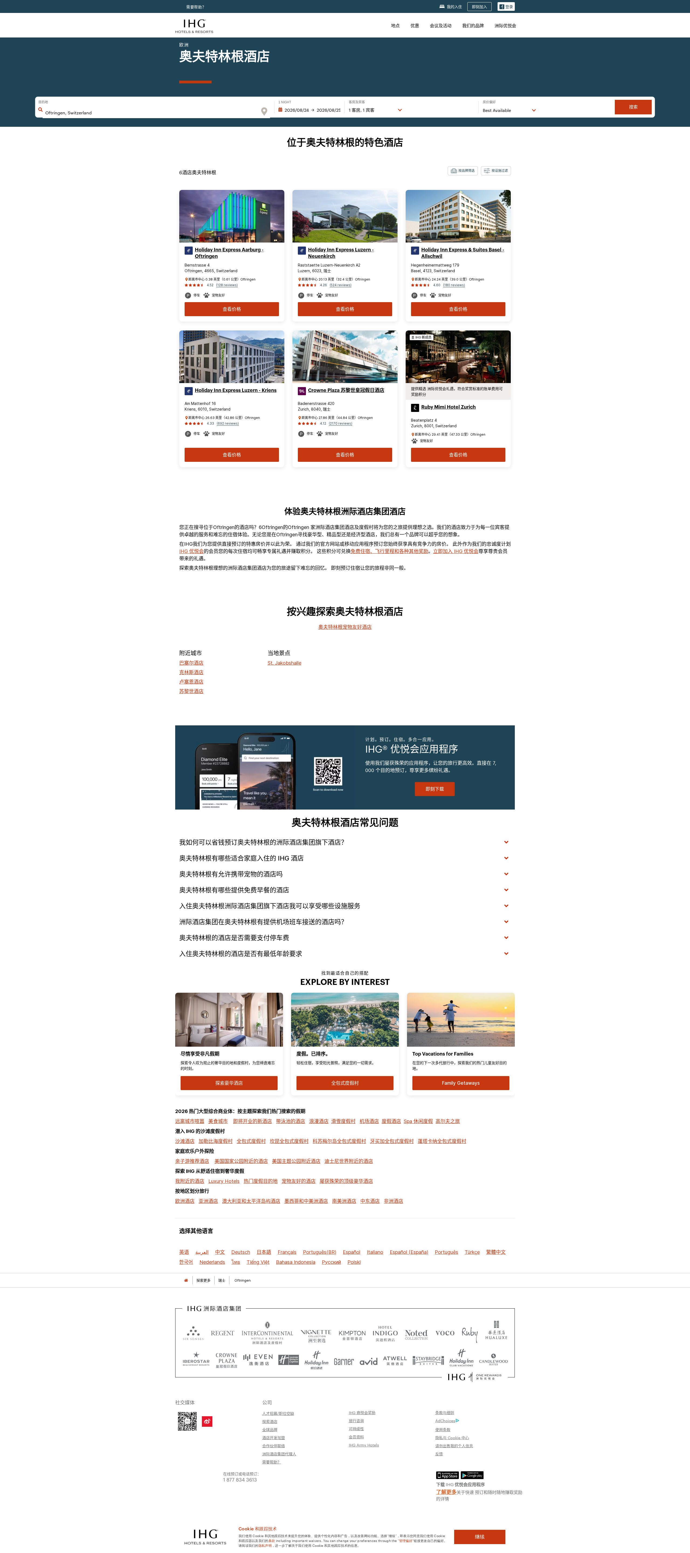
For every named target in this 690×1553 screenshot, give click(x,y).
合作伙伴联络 (273, 1445)
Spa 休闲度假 (418, 1121)
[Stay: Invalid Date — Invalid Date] (309, 110)
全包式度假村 (251, 1141)
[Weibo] (207, 1421)
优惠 (414, 25)
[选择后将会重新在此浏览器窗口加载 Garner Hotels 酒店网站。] (344, 1360)
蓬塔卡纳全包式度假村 (442, 1141)
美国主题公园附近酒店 (296, 1161)
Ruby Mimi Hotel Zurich (448, 407)
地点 (395, 25)
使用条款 (442, 1429)
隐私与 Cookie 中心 (452, 1437)
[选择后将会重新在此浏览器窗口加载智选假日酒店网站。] (288, 1360)
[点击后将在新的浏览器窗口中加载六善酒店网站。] (193, 1333)
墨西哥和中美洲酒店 (306, 1201)
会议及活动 (440, 25)
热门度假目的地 (261, 1181)
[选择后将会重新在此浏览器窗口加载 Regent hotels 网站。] (222, 1333)
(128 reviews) (227, 285)
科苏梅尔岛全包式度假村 (339, 1141)
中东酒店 (370, 1201)
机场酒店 (369, 1121)
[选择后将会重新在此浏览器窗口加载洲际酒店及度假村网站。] (267, 1333)
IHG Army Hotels (364, 1445)
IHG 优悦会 (191, 551)
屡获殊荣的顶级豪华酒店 (346, 1181)
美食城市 (218, 1121)
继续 (480, 1536)
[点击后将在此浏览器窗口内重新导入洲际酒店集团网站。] (214, 1308)
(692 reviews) (228, 423)
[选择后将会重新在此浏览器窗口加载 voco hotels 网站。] (445, 1333)
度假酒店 (391, 1121)
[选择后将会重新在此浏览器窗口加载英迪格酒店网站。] (385, 1333)
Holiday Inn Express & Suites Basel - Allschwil (462, 253)
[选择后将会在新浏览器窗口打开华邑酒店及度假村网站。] (496, 1333)
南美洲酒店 (344, 1201)
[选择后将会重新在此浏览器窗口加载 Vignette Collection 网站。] (316, 1331)
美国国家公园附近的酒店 (241, 1161)
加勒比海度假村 (216, 1141)
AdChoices (445, 1420)
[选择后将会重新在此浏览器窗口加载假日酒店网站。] (317, 1360)
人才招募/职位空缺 (278, 1413)
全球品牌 (269, 1429)
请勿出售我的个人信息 (454, 1445)
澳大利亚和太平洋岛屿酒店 (251, 1201)
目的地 (43, 102)
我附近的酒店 (189, 1181)
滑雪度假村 (343, 1121)
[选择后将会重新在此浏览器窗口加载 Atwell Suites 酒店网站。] (395, 1360)
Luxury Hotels (224, 1181)
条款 (271, 1540)
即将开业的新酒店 (252, 1121)
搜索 (633, 107)
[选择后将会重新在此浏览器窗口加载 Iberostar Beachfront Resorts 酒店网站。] (196, 1360)
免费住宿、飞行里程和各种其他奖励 (389, 551)
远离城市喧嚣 (189, 1121)
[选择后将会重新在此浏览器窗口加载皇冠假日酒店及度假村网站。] (226, 1360)
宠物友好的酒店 (299, 1181)
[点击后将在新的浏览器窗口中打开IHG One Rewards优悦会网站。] (474, 1377)
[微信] (187, 1421)
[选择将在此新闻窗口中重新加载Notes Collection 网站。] (416, 1333)
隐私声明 (265, 1545)
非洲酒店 (393, 1201)
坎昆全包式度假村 (289, 1141)
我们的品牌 (473, 25)
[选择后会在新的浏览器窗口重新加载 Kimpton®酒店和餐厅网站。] (352, 1333)
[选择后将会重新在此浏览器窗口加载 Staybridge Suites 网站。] (428, 1360)
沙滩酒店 (185, 1141)
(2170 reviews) (340, 423)
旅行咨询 (356, 1420)
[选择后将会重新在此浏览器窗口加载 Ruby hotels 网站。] (470, 1333)
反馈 (439, 1453)
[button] (506, 6)
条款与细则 (444, 1412)
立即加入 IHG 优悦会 (455, 551)
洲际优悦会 (505, 25)
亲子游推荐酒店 (192, 1161)
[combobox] (151, 112)
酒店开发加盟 (273, 1437)
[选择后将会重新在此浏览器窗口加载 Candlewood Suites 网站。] (493, 1360)
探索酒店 (269, 1421)
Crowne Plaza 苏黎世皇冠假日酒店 (346, 390)
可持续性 (356, 1428)
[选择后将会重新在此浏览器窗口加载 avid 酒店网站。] (369, 1360)
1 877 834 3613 (240, 1479)
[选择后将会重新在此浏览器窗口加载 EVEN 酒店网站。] (258, 1360)
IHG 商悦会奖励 (362, 1412)
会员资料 (356, 1436)
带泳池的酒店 (290, 1121)
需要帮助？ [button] (196, 7)
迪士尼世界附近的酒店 (349, 1161)
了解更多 (446, 1491)
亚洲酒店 (208, 1201)
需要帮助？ (271, 1462)
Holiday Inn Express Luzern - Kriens (236, 390)
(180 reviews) (454, 285)
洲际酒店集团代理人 (279, 1453)
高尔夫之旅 (448, 1121)
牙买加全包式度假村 (392, 1141)
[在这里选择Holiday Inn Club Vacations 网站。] (462, 1360)
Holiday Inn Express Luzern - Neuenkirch (341, 253)
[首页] (186, 1280)
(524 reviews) (340, 285)
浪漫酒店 (319, 1121)
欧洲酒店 (185, 1201)
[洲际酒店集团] (194, 25)
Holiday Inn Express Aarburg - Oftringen (229, 253)
